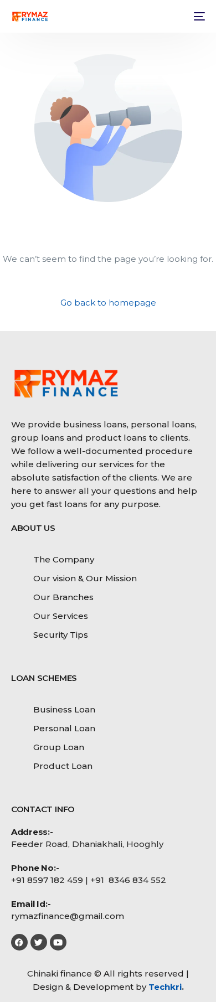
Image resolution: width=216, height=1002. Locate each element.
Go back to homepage (108, 302)
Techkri (165, 987)
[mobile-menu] (198, 16)
